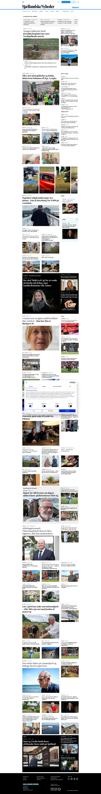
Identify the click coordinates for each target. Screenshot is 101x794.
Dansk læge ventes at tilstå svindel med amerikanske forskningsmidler (68, 472)
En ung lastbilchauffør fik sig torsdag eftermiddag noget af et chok (69, 90)
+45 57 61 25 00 (29, 790)
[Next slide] (77, 180)
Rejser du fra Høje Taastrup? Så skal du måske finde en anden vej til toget (31, 356)
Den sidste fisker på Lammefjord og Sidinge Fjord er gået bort (39, 664)
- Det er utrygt (30, 110)
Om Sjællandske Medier (55, 776)
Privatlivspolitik (53, 778)
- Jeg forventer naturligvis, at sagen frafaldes (69, 51)
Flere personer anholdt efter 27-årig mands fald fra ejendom (69, 122)
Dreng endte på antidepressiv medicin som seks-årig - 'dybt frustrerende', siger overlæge (69, 296)
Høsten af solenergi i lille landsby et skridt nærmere (68, 758)
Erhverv (52, 11)
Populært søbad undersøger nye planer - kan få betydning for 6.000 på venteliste (40, 200)
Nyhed (29, 28)
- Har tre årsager (30, 451)
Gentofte (24, 195)
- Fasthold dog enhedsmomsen (67, 201)
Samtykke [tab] (31, 386)
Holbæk (43, 127)
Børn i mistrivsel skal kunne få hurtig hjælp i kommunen (69, 276)
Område (40, 11)
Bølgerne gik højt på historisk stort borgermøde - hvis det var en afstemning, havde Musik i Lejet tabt (30, 719)
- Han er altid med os (50, 129)
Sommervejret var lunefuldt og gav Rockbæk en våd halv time (69, 139)
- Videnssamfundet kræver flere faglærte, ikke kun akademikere (37, 531)
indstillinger (72, 396)
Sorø (62, 48)
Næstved (42, 19)
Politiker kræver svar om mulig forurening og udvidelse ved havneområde (50, 376)
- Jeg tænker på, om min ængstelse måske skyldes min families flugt (50, 149)
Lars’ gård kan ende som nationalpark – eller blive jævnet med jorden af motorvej (40, 609)
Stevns (43, 255)
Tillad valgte (50, 410)
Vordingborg (63, 736)
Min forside (34, 11)
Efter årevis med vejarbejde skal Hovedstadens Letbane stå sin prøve (50, 587)
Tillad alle (67, 410)
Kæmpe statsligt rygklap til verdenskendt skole (69, 663)
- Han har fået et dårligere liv (40, 321)
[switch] (44, 406)
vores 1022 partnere (32, 392)
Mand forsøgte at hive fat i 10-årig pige (69, 78)
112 (64, 98)
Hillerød (62, 104)
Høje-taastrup (25, 352)
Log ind (73, 2)
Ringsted (59, 19)
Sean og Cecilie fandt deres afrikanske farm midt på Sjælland (29, 130)
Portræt (28, 127)
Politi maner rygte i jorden (69, 84)
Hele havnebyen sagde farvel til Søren (69, 508)
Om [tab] (70, 386)
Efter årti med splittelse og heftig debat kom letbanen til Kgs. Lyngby (39, 77)
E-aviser (59, 2)
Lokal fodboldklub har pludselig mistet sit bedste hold (29, 587)
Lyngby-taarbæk (25, 73)
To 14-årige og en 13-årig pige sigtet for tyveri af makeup (47, 23)
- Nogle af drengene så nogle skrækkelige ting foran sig (50, 566)
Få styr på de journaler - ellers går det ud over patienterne (50, 471)
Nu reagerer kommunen (30, 698)
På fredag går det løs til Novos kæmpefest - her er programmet (69, 95)
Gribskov (43, 146)
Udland (62, 114)
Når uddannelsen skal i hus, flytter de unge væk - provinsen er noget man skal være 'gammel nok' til (69, 740)
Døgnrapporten (33, 19)
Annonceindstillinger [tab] (57, 386)
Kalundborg (44, 715)
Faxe (23, 234)
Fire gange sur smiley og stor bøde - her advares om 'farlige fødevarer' (69, 718)
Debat (57, 11)
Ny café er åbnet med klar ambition (29, 471)
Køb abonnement (65, 2)
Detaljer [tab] (44, 386)
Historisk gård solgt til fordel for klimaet (38, 417)
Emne (47, 11)
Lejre (23, 107)
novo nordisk (68, 93)
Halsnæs (62, 506)
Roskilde (63, 76)
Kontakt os (39, 779)
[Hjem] (23, 2)
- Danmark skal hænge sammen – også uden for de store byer (69, 417)
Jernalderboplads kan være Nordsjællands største (36, 34)
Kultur (47, 127)
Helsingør (63, 28)
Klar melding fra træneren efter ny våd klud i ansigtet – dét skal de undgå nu (69, 133)
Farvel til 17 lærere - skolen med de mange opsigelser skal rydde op (69, 226)
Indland (48, 584)
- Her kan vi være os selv (30, 237)
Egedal (23, 413)
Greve (62, 98)
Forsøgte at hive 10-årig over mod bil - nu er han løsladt (30, 230)
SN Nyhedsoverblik (26, 11)
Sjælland (64, 199)
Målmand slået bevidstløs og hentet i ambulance (69, 644)
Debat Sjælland (70, 199)
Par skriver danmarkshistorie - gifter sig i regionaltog (30, 148)
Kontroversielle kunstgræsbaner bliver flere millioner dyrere (40, 63)
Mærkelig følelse (69, 127)
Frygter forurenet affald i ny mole (68, 565)
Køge (23, 469)
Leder (68, 223)
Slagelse (43, 234)
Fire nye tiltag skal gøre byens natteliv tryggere (50, 643)
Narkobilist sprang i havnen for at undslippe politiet (50, 718)
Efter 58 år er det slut (48, 257)
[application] (31, 139)
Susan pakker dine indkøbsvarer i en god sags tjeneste (30, 566)
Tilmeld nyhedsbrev (41, 778)
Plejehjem (48, 234)
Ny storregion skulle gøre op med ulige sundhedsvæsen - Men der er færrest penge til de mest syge (50, 452)
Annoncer (25, 779)
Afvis (34, 410)
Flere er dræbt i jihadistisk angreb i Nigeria (70, 116)
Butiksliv (27, 469)
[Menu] (78, 2)
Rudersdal (24, 562)
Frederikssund (26, 19)
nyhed (67, 81)
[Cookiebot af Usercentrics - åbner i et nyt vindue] (70, 382)
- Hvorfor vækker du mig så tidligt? (69, 101)
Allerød (24, 28)
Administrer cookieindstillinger (56, 779)
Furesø (62, 604)
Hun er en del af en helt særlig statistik (50, 698)
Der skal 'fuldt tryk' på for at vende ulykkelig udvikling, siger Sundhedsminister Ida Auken (40, 283)
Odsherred (44, 469)
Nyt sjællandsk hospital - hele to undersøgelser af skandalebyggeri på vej (69, 108)
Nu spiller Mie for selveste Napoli (69, 490)
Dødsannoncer (66, 11)
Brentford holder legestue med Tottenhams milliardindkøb (69, 145)
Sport (72, 11)
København (63, 124)
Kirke (47, 255)
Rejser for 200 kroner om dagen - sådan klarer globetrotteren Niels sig (68, 32)
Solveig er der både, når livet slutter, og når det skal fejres (30, 258)
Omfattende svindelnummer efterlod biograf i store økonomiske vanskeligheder (69, 607)
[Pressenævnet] (55, 788)
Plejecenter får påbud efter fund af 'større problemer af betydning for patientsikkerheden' (50, 238)
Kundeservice (26, 776)
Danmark (63, 119)
